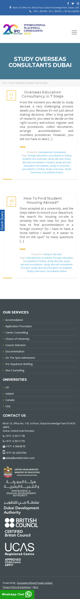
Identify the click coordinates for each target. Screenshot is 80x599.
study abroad (55, 158)
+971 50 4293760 (15, 452)
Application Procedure (18, 326)
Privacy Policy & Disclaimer (17, 587)
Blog (35, 587)
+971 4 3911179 (15, 441)
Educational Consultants (52, 152)
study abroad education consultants (47, 164)
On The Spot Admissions (20, 357)
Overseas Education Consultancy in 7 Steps (43, 94)
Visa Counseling (14, 370)
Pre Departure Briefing (19, 364)
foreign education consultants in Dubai (49, 155)
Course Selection (15, 345)
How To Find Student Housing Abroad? (43, 200)
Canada (10, 400)
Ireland (9, 393)
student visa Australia (34, 158)
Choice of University (17, 339)
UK (7, 387)
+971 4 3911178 (15, 436)
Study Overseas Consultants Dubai (50, 170)
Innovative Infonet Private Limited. (35, 583)
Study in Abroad (52, 254)
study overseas (55, 169)
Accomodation (14, 320)
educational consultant (39, 257)
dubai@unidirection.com (20, 458)
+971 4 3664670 (15, 446)
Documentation (14, 351)
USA (7, 406)
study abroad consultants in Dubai (46, 160)
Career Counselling (16, 332)
